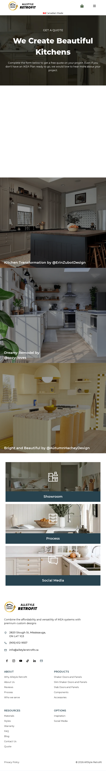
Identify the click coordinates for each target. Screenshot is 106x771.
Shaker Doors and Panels (68, 677)
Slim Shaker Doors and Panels (70, 682)
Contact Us (10, 741)
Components (61, 692)
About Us (9, 682)
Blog (6, 736)
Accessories (60, 697)
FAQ (6, 731)
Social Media (60, 721)
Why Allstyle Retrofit (15, 677)
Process (8, 692)
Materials (9, 716)
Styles (7, 721)
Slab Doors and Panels (66, 687)
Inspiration (59, 716)
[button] (82, 6)
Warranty (9, 726)
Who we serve (12, 697)
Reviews (8, 687)
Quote (7, 746)
